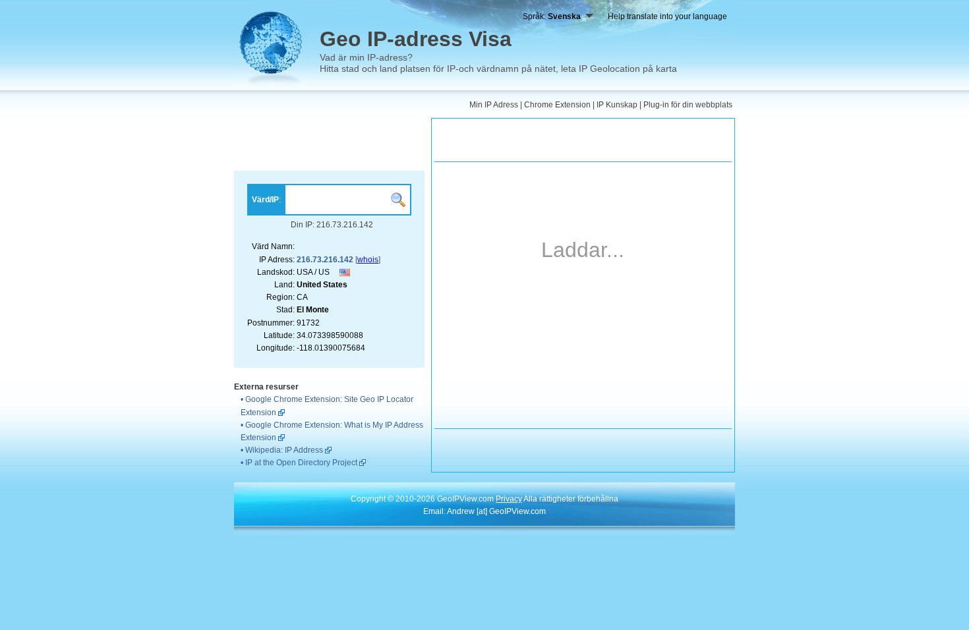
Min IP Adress (493, 104)
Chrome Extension (557, 104)
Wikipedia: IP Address (284, 450)
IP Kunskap (617, 104)
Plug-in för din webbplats (687, 104)
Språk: (552, 16)
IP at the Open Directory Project (301, 462)
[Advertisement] (329, 144)
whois (367, 259)
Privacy (509, 498)
